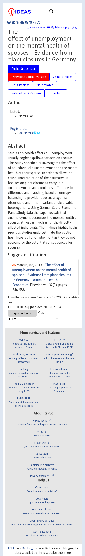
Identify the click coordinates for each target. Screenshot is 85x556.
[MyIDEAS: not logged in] (74, 27)
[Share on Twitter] (18, 23)
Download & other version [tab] (29, 76)
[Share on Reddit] (26, 23)
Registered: (18, 128)
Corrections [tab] (56, 93)
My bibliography (60, 27)
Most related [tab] (44, 85)
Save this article (37, 27)
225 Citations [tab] (20, 85)
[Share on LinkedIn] (30, 23)
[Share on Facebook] (22, 23)
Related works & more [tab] (26, 93)
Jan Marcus (25, 133)
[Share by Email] (34, 23)
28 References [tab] (62, 76)
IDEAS (12, 548)
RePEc (26, 548)
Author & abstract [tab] (23, 68)
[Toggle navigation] (51, 12)
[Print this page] (38, 23)
